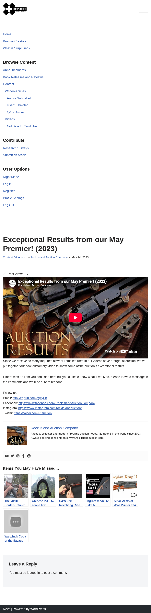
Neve (6, 609)
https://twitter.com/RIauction (33, 413)
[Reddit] (29, 456)
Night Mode (11, 177)
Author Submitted (19, 98)
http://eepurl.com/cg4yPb (30, 398)
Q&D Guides (16, 112)
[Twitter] (12, 456)
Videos (10, 119)
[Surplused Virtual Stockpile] (15, 9)
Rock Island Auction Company (49, 257)
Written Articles (15, 91)
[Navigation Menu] (143, 9)
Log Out (8, 205)
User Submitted (18, 105)
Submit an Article (15, 155)
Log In (7, 184)
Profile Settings (13, 198)
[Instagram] (18, 456)
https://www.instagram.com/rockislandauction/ (50, 408)
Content (8, 84)
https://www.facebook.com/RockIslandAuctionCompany (56, 403)
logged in (33, 572)
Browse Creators (14, 41)
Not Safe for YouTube (22, 126)
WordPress (38, 609)
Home (7, 34)
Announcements (14, 70)
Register (9, 191)
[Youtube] (7, 456)
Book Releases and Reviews (23, 77)
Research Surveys (16, 148)
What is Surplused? (16, 48)
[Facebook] (23, 456)
